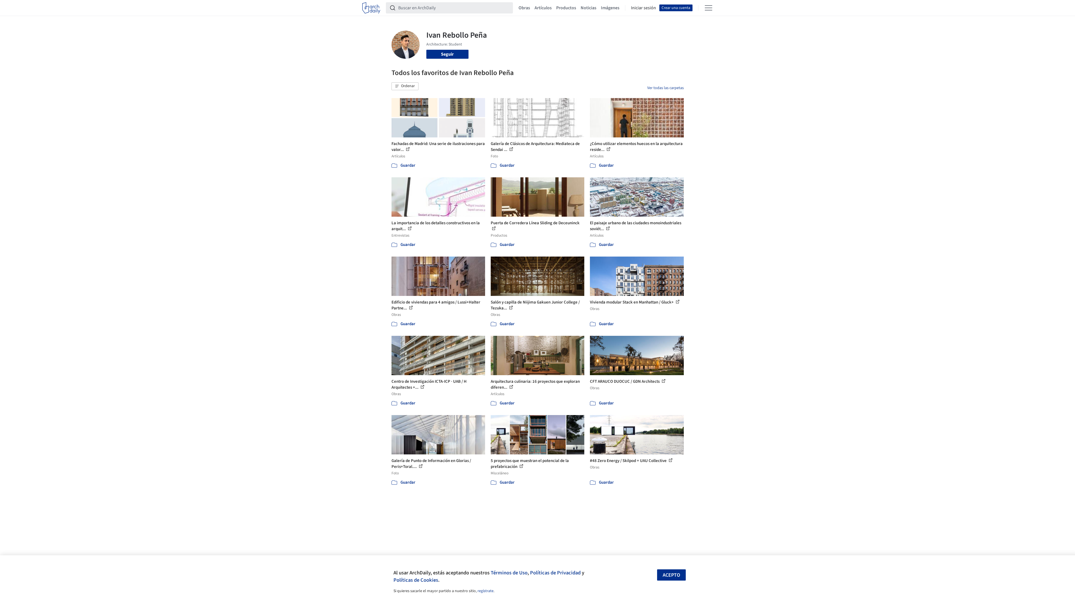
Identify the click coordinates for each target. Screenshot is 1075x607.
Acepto (671, 575)
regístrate (485, 591)
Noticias (588, 8)
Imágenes (610, 8)
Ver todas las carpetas (665, 88)
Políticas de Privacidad (555, 572)
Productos (566, 8)
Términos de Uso (509, 572)
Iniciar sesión (643, 8)
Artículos (543, 8)
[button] (404, 86)
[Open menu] (708, 7)
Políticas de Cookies (415, 580)
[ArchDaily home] (371, 7)
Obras (524, 8)
